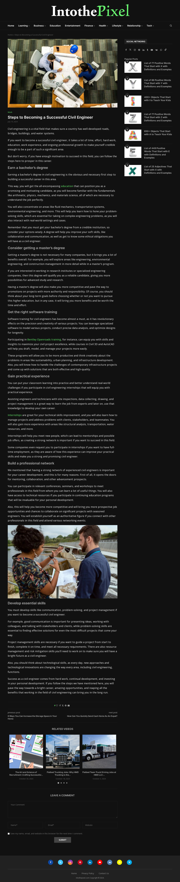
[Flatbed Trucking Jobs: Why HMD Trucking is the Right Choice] (63, 751)
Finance (89, 25)
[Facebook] (126, 50)
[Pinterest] (139, 50)
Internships (15, 415)
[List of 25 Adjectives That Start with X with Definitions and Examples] (132, 170)
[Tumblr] (148, 50)
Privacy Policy (88, 873)
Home (11, 25)
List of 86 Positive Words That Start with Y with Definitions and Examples (158, 83)
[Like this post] (57, 705)
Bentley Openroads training (44, 339)
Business (39, 25)
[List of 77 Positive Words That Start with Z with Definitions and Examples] (132, 118)
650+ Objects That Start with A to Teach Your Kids (158, 133)
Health (102, 25)
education (67, 186)
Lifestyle (116, 25)
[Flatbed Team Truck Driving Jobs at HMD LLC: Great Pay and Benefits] (99, 751)
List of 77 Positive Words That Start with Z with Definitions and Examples (158, 117)
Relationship (134, 25)
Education (55, 25)
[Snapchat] (119, 862)
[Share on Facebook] (60, 705)
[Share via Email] (69, 705)
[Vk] (156, 50)
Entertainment (72, 25)
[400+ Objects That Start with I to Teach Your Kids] (132, 101)
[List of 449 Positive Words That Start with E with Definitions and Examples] (132, 152)
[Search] (170, 26)
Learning (23, 25)
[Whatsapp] (161, 50)
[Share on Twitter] (63, 705)
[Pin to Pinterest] (66, 705)
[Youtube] (152, 50)
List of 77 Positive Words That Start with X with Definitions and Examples (158, 66)
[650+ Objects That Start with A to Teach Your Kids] (132, 135)
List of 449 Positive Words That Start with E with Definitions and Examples (157, 153)
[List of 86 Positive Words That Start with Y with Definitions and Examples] (132, 84)
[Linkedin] (144, 50)
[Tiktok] (166, 50)
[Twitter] (130, 50)
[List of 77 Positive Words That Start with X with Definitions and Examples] (132, 67)
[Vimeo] (129, 862)
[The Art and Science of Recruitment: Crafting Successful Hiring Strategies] (26, 751)
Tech (149, 25)
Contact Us (104, 873)
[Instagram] (135, 50)
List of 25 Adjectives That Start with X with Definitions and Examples (158, 169)
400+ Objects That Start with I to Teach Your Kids (157, 99)
